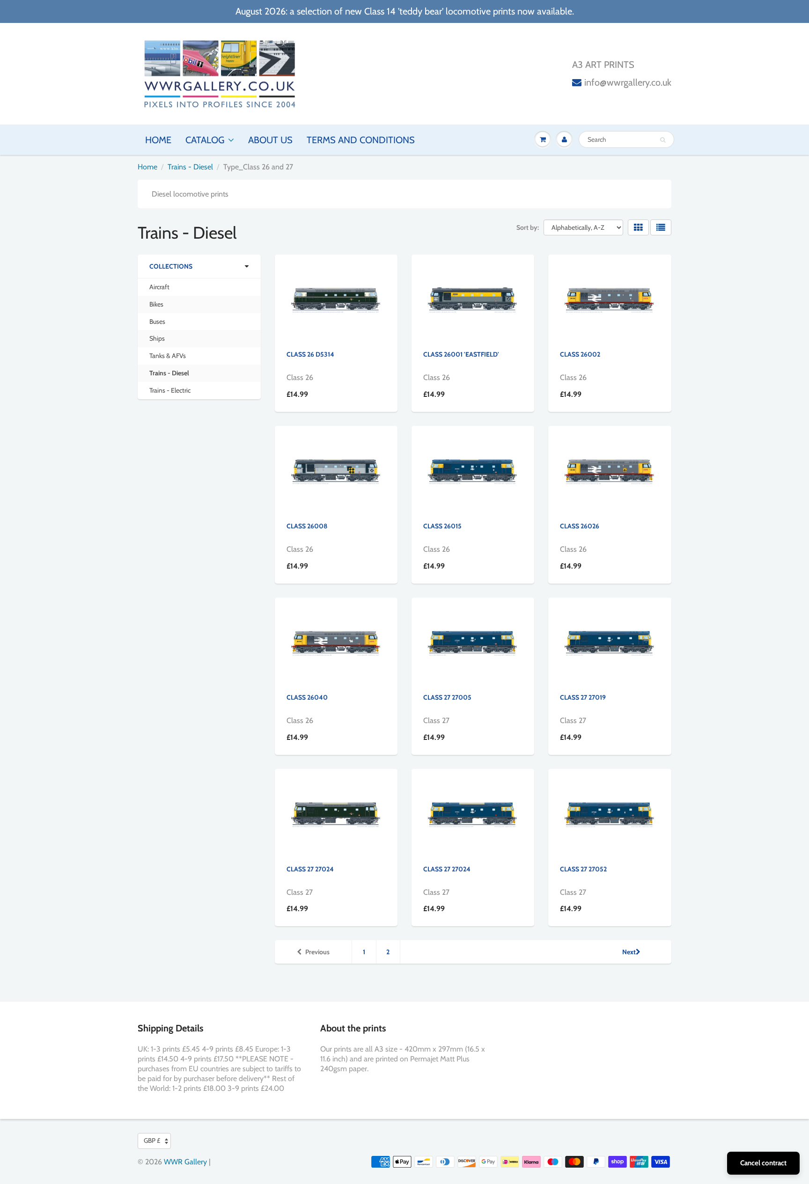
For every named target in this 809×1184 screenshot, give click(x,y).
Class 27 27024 (310, 869)
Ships (157, 338)
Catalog (204, 140)
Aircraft (159, 287)
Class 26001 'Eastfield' (461, 354)
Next (629, 952)
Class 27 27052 (583, 869)
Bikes (156, 304)
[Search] (663, 139)
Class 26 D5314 (310, 354)
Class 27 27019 (583, 697)
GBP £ (152, 1140)
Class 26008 (307, 526)
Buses (157, 321)
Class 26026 (579, 526)
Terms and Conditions (361, 140)
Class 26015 (442, 526)
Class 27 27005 (447, 697)
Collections (170, 266)
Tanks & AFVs (167, 355)
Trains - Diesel (190, 166)
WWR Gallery (185, 1161)
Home (158, 140)
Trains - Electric (170, 390)
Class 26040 (307, 697)
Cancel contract (763, 1163)
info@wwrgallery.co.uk (627, 82)
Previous (317, 952)
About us (270, 140)
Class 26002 (580, 354)
